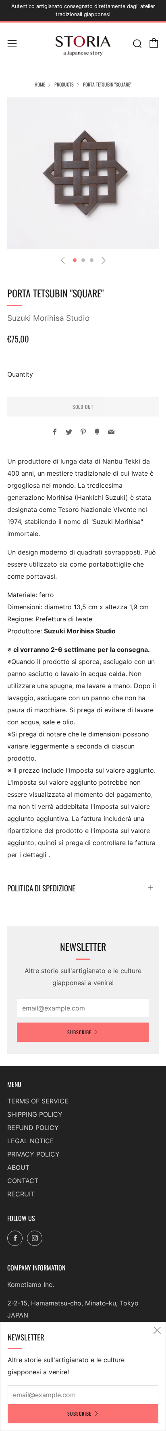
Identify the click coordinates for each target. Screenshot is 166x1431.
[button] (75, 260)
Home (40, 84)
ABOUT (18, 1167)
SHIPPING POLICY (34, 1114)
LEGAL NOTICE (30, 1141)
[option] (83, 173)
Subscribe (79, 1032)
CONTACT (22, 1181)
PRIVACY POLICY (33, 1154)
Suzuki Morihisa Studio (48, 318)
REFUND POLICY (33, 1128)
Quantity (20, 374)
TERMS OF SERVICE (37, 1101)
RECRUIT (21, 1194)
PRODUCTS (64, 84)
